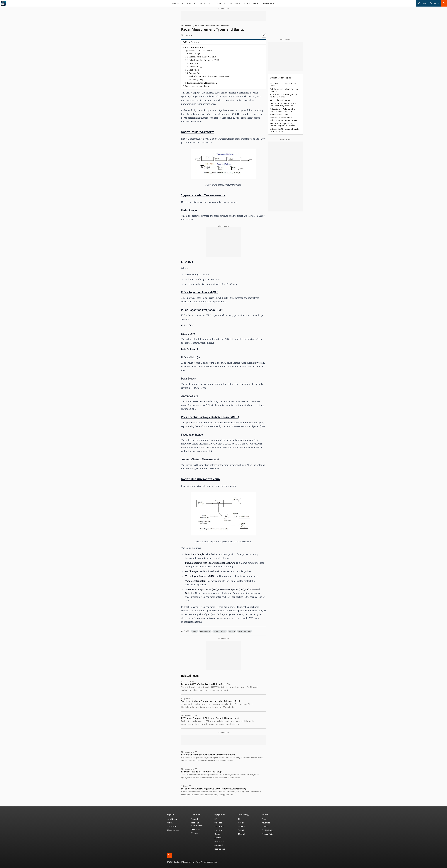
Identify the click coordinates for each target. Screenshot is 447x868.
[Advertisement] (223, 16)
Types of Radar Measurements (198, 51)
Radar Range (194, 53)
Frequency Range (197, 79)
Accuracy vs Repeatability (279, 114)
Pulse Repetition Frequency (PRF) (204, 60)
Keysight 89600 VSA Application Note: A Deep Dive (206, 684)
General (194, 819)
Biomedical (219, 841)
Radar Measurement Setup (197, 86)
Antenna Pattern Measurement (203, 83)
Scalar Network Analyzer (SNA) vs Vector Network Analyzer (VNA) (213, 788)
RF (196, 25)
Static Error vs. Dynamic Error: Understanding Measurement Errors (283, 119)
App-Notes (176, 3)
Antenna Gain (195, 73)
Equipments (233, 3)
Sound (241, 830)
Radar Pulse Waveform (195, 47)
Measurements (250, 3)
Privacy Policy (267, 834)
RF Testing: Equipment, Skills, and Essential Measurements (210, 718)
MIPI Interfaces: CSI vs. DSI (280, 100)
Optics (217, 834)
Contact (265, 826)
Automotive (219, 845)
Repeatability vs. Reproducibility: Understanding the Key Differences (283, 124)
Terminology (267, 3)
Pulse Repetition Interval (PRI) (202, 57)
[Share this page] (264, 35)
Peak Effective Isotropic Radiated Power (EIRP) (209, 76)
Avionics (218, 837)
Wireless (194, 833)
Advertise (266, 822)
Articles (190, 3)
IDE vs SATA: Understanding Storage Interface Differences (283, 95)
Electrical (218, 830)
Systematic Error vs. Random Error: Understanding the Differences (283, 110)
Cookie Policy (267, 830)
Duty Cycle (193, 63)
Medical (241, 834)
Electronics (195, 829)
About (264, 819)
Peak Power (194, 70)
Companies (218, 3)
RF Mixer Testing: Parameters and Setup (201, 771)
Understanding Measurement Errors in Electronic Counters (284, 130)
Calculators (203, 3)
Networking (219, 849)
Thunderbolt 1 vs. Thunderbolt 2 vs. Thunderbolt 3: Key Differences (283, 104)
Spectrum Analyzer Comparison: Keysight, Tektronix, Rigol (210, 701)
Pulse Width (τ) (195, 66)
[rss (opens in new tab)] (169, 855)
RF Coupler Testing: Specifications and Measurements (208, 754)
